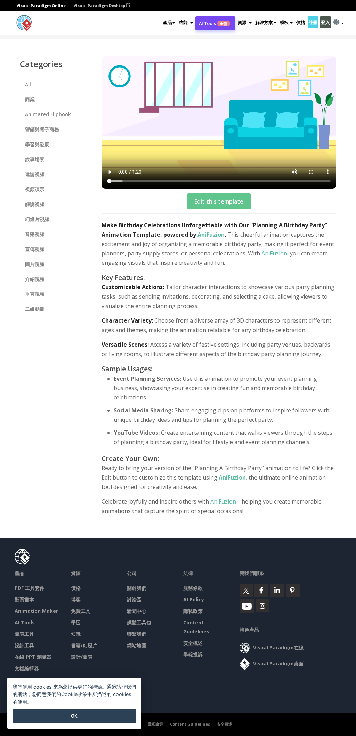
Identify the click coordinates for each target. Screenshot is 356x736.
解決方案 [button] (264, 22)
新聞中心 (136, 611)
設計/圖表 (81, 657)
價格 (300, 22)
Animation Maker (36, 611)
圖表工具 (24, 634)
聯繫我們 (136, 634)
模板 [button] (284, 22)
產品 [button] (167, 22)
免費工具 (80, 611)
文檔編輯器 (27, 668)
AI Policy (193, 599)
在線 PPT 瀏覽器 (33, 657)
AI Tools (213, 23)
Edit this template (218, 201)
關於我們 (136, 588)
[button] (186, 22)
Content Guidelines (190, 724)
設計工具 (24, 645)
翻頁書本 (24, 599)
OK (74, 716)
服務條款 (193, 588)
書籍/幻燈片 (84, 645)
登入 (325, 22)
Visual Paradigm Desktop (100, 5)
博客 (76, 599)
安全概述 (193, 643)
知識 (76, 634)
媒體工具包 (139, 622)
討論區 (134, 599)
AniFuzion (211, 234)
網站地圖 (136, 645)
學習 (76, 622)
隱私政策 (193, 611)
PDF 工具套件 (29, 588)
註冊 (313, 22)
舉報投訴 (193, 654)
